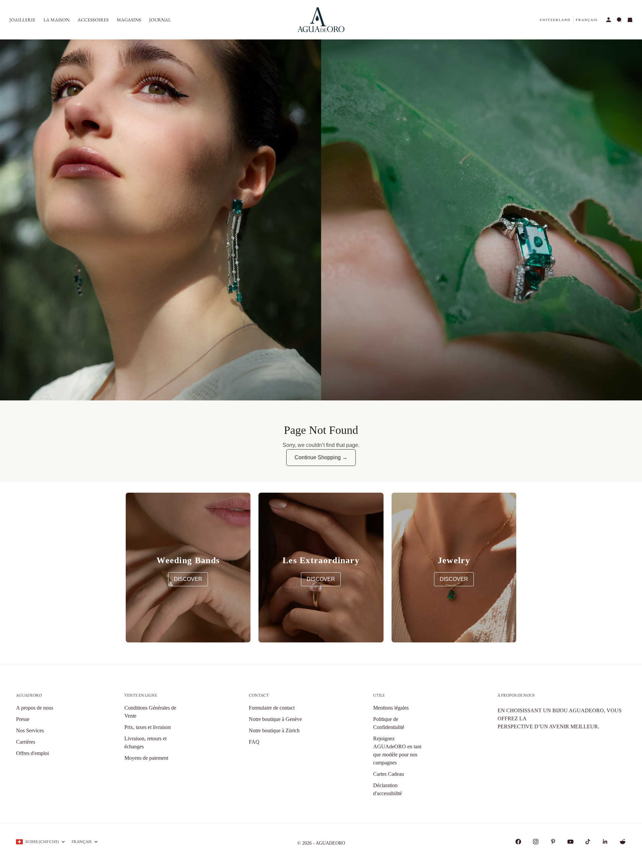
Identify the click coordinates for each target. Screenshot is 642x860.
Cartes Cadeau (388, 774)
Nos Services (30, 730)
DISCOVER (188, 579)
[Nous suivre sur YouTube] (570, 841)
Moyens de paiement (146, 758)
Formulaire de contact (272, 708)
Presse (22, 719)
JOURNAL (160, 20)
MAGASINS (129, 20)
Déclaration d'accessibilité (387, 789)
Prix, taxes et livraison (147, 727)
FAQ (254, 742)
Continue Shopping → (321, 457)
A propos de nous (34, 708)
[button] (555, 20)
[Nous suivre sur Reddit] (622, 841)
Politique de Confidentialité (388, 723)
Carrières (25, 742)
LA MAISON (56, 20)
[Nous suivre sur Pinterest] (553, 841)
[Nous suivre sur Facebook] (518, 841)
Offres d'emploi (32, 753)
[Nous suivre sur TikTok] (587, 841)
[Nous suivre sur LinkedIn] (605, 841)
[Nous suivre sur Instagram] (535, 841)
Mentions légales (391, 708)
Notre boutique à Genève (275, 719)
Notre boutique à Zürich (274, 730)
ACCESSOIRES (93, 20)
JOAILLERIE (22, 20)
